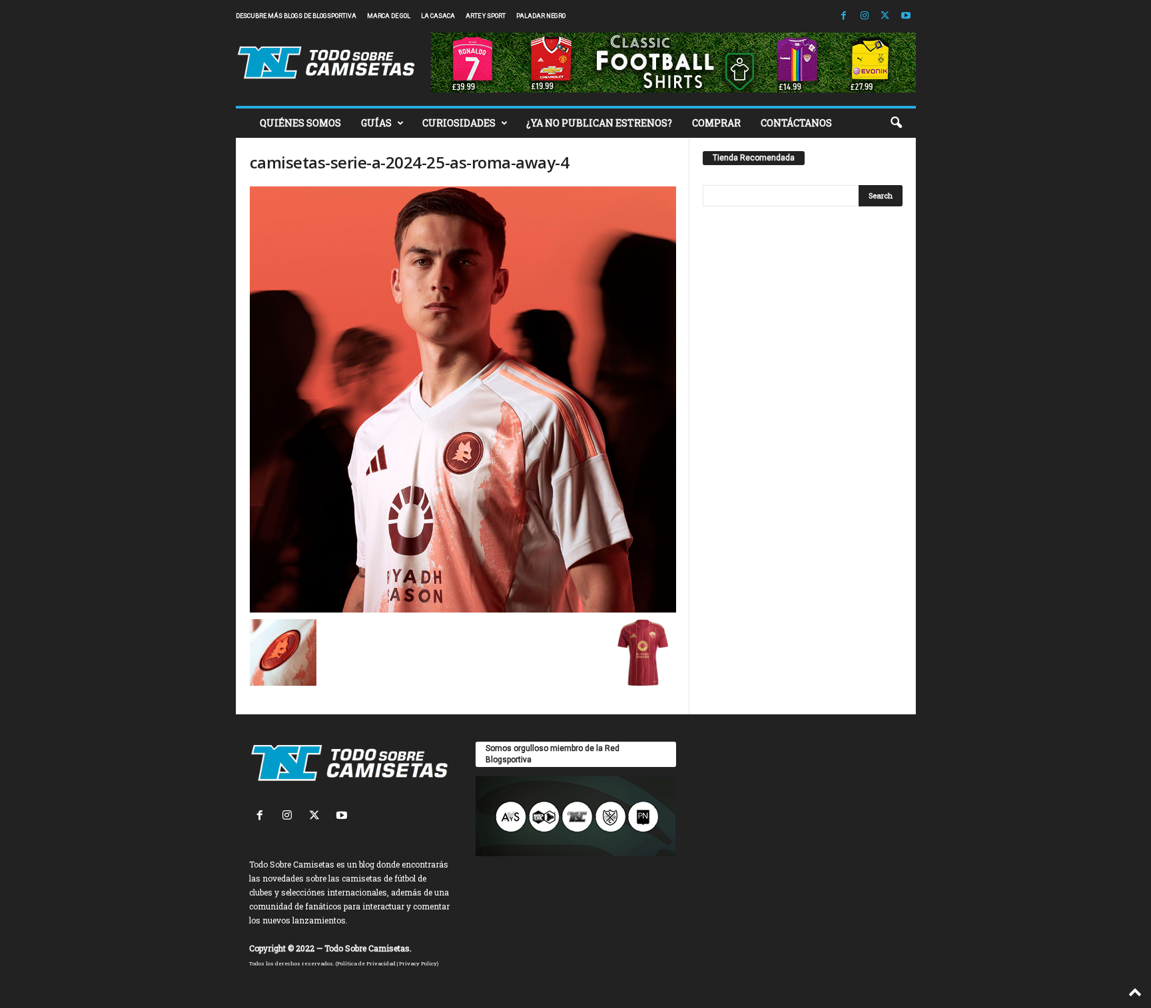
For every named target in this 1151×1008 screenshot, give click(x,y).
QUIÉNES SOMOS (300, 123)
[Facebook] (844, 16)
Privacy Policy (418, 963)
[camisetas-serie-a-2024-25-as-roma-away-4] (463, 399)
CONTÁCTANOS (796, 123)
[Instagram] (865, 16)
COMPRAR (716, 123)
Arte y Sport (486, 16)
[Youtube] (906, 16)
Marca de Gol (388, 16)
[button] (896, 123)
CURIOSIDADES (459, 123)
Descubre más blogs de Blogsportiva (296, 16)
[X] (885, 16)
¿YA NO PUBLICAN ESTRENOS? (599, 123)
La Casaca (438, 16)
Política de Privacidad (366, 963)
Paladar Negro (541, 16)
